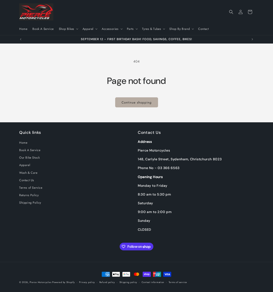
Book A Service (29, 150)
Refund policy (107, 282)
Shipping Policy (30, 202)
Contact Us (26, 180)
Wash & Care (28, 173)
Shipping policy (128, 282)
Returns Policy (29, 195)
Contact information (153, 282)
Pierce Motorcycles (40, 282)
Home (23, 142)
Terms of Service (30, 187)
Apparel (24, 165)
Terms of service (178, 282)
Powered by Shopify (63, 282)
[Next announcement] (252, 39)
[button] (68, 28)
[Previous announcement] (20, 39)
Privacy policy (87, 282)
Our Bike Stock (29, 157)
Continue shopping (137, 102)
